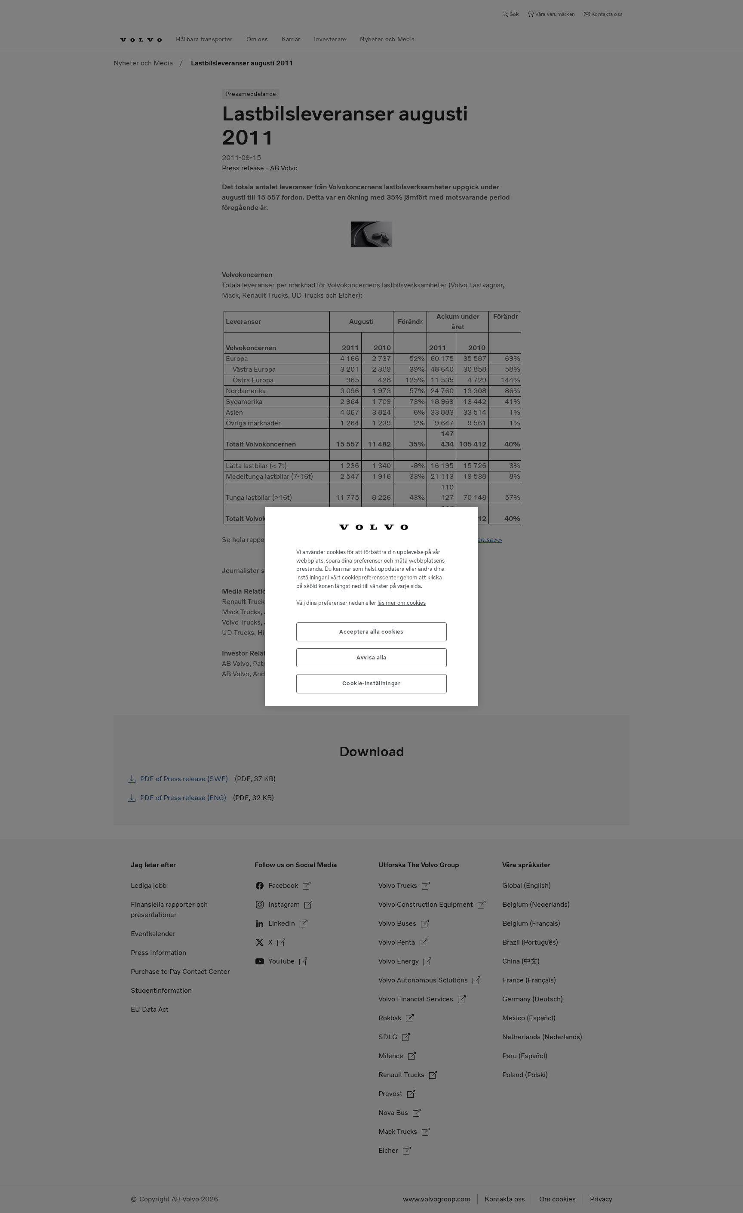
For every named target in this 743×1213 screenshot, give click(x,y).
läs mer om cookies (402, 603)
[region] (371, 606)
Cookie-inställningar (371, 683)
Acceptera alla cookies (371, 631)
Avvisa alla (371, 657)
